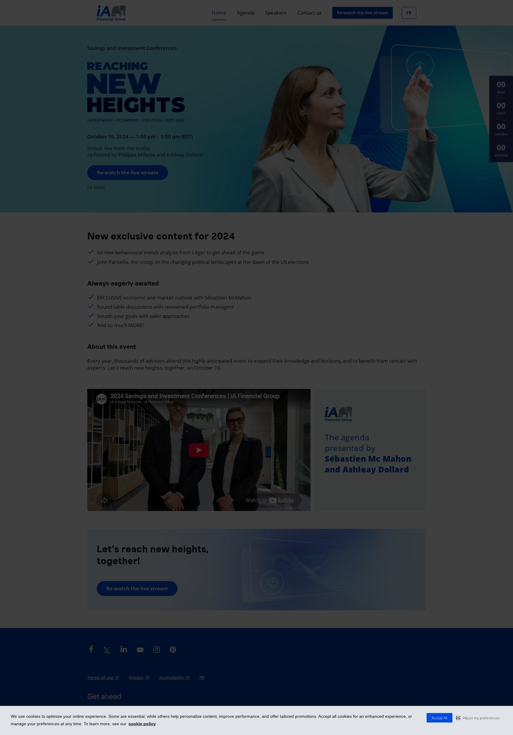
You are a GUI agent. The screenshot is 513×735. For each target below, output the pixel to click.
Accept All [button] (439, 717)
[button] (478, 718)
